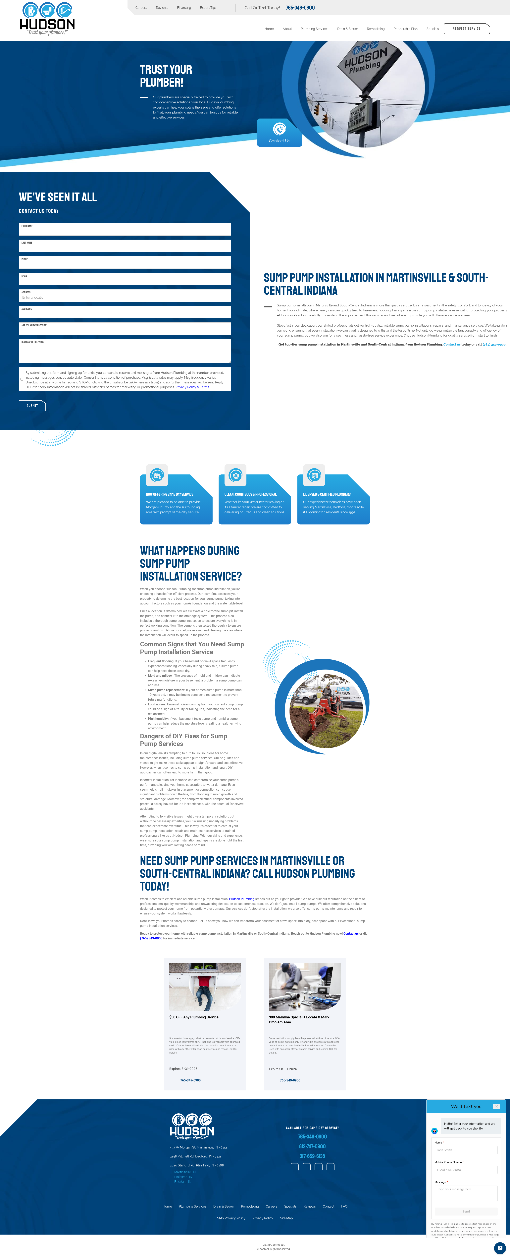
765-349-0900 (190, 1080)
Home (269, 29)
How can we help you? (33, 342)
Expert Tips (208, 8)
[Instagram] (319, 1167)
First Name (27, 226)
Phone (25, 259)
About (287, 29)
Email (24, 275)
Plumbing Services (314, 29)
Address (26, 292)
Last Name (27, 242)
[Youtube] (330, 1167)
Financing (184, 8)
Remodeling (376, 29)
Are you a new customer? (34, 325)
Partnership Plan (406, 29)
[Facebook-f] (307, 1167)
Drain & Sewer (347, 29)
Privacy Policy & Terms (192, 387)
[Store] (295, 1167)
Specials (433, 29)
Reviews (162, 8)
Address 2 (27, 308)
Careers (141, 8)
